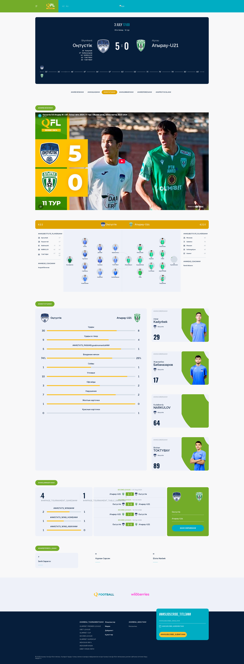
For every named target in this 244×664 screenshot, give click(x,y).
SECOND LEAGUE (86, 636)
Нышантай (44, 241)
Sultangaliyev (191, 249)
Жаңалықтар (110, 622)
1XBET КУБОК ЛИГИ (87, 649)
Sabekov (189, 241)
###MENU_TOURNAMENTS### (92, 622)
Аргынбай (44, 238)
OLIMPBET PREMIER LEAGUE (90, 626)
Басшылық (133, 626)
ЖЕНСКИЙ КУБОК (86, 646)
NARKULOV (45, 249)
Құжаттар (109, 635)
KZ (63, 6)
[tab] (77, 224)
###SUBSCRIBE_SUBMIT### (173, 634)
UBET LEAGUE (85, 629)
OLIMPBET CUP (85, 633)
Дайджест (109, 630)
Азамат (189, 253)
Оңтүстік (82, 45)
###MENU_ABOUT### (137, 622)
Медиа (107, 626)
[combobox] (188, 512)
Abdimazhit (45, 245)
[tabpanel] (78, 261)
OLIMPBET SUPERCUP (88, 639)
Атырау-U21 (165, 45)
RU (67, 6)
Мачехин (189, 238)
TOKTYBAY (44, 254)
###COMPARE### (188, 528)
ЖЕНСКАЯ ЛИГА (86, 642)
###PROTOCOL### (163, 92)
